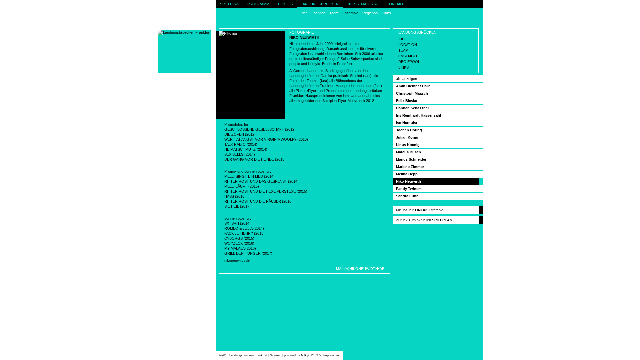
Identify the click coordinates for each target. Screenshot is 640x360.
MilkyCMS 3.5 (311, 355)
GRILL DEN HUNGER (242, 253)
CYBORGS (233, 238)
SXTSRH (231, 223)
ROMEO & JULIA (238, 228)
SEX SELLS (233, 154)
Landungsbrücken (320, 4)
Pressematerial (363, 4)
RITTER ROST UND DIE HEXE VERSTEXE (260, 191)
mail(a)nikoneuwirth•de (360, 269)
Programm (258, 4)
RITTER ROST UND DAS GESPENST (256, 181)
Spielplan (229, 4)
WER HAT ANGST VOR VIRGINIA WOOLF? (260, 139)
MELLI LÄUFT (235, 186)
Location (318, 13)
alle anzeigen (406, 79)
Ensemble (350, 13)
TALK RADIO (235, 144)
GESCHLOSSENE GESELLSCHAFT (254, 129)
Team (333, 13)
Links (386, 13)
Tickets (285, 4)
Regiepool (370, 13)
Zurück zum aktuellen (424, 220)
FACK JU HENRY (238, 233)
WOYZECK (233, 243)
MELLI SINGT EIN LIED (243, 176)
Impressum (331, 355)
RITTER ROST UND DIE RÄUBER (252, 201)
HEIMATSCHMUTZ (240, 149)
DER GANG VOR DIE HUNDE (249, 159)
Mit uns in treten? (419, 210)
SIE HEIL (231, 206)
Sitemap (275, 355)
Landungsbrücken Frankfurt (248, 355)
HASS (229, 196)
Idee (304, 13)
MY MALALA (234, 248)
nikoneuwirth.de (237, 260)
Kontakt (395, 4)
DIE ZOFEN (234, 134)
